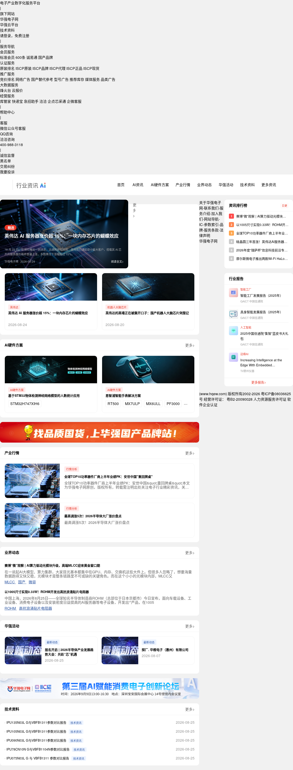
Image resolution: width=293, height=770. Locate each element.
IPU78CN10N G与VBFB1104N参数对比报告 (38, 749)
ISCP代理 (57, 68)
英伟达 (14, 307)
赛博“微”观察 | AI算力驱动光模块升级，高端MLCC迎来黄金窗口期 (52, 565)
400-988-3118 (11, 144)
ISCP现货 (91, 68)
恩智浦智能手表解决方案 (123, 395)
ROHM (11, 608)
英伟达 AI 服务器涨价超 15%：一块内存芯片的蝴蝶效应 (62, 236)
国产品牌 (45, 57)
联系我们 (211, 208)
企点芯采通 (57, 101)
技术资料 (7, 30)
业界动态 (204, 184)
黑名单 (5, 160)
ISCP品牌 (41, 68)
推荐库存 (77, 79)
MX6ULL (153, 403)
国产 (22, 582)
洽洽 (43, 101)
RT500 (113, 403)
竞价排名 (7, 79)
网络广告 (23, 79)
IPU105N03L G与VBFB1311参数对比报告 (36, 731)
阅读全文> (117, 261)
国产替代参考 (42, 79)
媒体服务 (92, 79)
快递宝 (17, 101)
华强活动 (226, 184)
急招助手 (31, 101)
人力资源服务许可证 (269, 399)
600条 (20, 57)
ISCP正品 (74, 68)
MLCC (10, 582)
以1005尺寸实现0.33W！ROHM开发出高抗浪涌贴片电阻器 (47, 591)
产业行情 (183, 184)
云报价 (17, 90)
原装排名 (7, 68)
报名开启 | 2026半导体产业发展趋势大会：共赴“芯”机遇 (69, 651)
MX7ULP (132, 403)
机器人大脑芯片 (117, 307)
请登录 (5, 35)
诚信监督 (7, 155)
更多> (190, 345)
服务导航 (7, 46)
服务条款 (211, 230)
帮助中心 (7, 112)
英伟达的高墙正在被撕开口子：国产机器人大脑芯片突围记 (147, 312)
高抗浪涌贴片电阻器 (35, 608)
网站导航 (211, 219)
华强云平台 (9, 24)
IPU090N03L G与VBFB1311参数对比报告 (36, 740)
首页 (121, 184)
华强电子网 (9, 19)
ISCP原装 (24, 68)
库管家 (5, 101)
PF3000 (173, 403)
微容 (32, 582)
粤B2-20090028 (239, 399)
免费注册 (22, 35)
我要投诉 (7, 171)
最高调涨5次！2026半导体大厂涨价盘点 (93, 516)
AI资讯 (138, 184)
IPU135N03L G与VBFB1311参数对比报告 (36, 722)
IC (201, 224)
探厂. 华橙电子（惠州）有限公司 (165, 649)
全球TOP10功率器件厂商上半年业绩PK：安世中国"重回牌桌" (108, 476)
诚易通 (31, 57)
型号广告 (61, 79)
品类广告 (108, 79)
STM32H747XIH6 (24, 403)
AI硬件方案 (160, 184)
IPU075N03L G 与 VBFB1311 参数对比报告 (37, 758)
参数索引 (211, 224)
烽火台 (5, 90)
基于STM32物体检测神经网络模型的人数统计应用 (44, 395)
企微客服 (74, 101)
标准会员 (7, 57)
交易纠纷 (7, 166)
